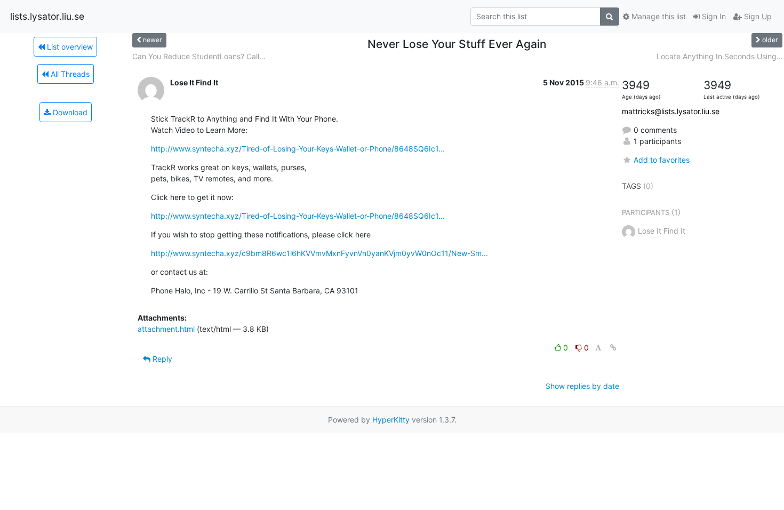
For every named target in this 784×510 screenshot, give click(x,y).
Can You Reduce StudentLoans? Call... (199, 56)
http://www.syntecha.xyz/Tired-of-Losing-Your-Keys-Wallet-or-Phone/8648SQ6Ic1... (298, 148)
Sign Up (757, 16)
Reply (161, 358)
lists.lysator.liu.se (47, 16)
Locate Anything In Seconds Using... (720, 56)
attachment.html (166, 328)
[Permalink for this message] (613, 347)
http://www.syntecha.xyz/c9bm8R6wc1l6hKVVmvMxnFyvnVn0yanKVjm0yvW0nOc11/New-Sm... (319, 253)
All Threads (69, 73)
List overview (69, 46)
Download (69, 112)
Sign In (713, 16)
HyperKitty (391, 419)
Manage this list (657, 16)
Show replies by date (582, 386)
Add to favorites (662, 159)
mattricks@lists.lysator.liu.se (670, 111)
